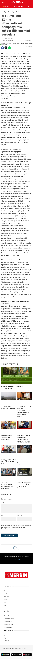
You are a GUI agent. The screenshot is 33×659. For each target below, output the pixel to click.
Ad (2, 515)
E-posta (20, 515)
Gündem (28, 40)
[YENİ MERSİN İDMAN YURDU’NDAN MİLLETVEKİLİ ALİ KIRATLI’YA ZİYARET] (24, 427)
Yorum (3, 502)
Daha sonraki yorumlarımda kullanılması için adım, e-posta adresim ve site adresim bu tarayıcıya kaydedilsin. (16, 527)
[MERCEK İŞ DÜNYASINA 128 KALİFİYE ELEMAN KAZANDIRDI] (8, 474)
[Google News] (28, 49)
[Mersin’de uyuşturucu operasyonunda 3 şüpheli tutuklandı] (24, 474)
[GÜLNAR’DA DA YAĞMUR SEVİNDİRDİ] (8, 398)
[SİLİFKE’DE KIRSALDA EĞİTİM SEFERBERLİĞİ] (16, 375)
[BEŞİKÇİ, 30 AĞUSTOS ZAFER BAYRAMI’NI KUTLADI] (8, 451)
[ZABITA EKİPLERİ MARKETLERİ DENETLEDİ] (8, 427)
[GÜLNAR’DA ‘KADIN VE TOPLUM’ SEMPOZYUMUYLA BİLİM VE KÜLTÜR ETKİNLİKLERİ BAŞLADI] (24, 398)
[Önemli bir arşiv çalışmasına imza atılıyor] (24, 451)
